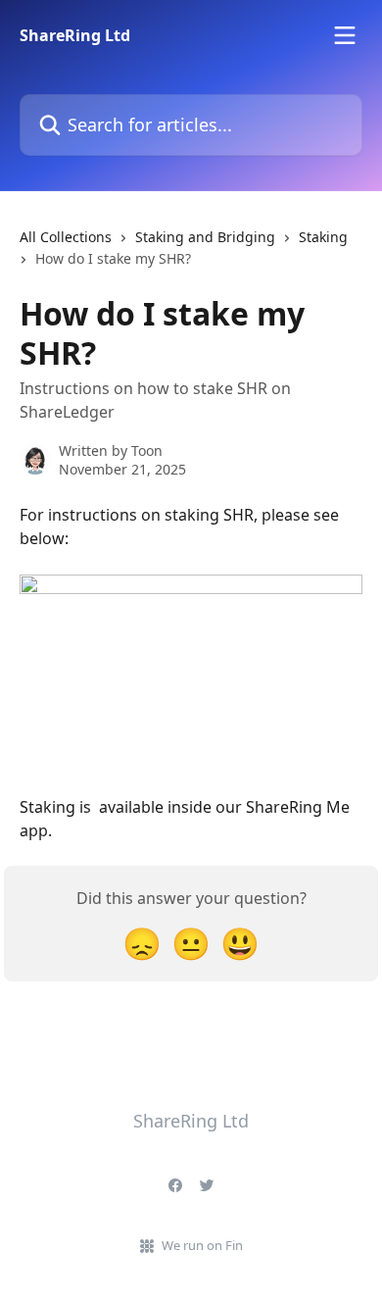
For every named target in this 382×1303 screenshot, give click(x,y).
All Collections (66, 236)
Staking (323, 236)
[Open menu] (344, 35)
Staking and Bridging (205, 236)
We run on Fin (202, 1245)
